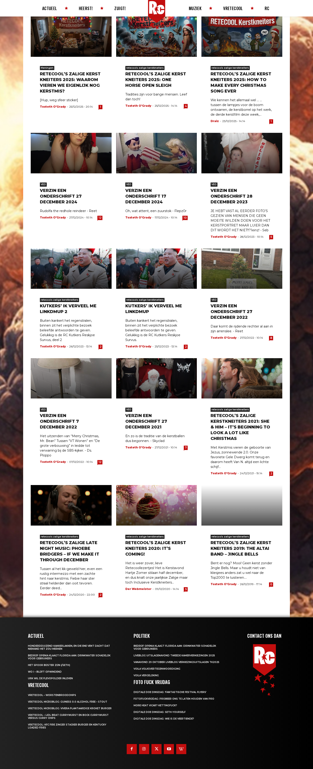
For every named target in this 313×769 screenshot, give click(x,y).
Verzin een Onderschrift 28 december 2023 (232, 196)
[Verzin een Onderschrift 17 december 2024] (156, 153)
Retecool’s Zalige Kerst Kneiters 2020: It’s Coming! (155, 548)
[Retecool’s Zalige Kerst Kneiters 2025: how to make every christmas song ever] (241, 36)
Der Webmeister (138, 589)
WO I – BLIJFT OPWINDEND (45, 671)
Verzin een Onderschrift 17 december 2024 (145, 196)
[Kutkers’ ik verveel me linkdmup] (156, 268)
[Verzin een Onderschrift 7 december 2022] (71, 378)
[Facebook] (132, 749)
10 (185, 217)
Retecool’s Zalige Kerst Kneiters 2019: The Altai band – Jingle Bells (241, 548)
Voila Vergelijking (146, 675)
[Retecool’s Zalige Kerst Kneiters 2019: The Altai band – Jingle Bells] (241, 505)
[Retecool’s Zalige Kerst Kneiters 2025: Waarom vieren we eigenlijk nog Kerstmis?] (71, 36)
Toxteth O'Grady (53, 106)
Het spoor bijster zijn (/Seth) (49, 665)
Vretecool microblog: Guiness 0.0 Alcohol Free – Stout (67, 701)
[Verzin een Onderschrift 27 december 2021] (156, 378)
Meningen (47, 67)
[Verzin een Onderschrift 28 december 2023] (241, 153)
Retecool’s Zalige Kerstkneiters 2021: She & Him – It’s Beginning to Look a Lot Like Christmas (240, 427)
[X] (156, 749)
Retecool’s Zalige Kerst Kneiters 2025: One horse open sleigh (155, 79)
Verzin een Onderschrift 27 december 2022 (231, 311)
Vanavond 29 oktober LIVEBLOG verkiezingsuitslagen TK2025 (176, 662)
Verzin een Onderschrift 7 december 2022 (59, 421)
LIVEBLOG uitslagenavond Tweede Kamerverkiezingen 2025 (174, 655)
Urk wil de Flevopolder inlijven (50, 678)
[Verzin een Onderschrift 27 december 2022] (241, 268)
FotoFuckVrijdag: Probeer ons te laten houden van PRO (174, 698)
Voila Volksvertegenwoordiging (157, 668)
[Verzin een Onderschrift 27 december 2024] (71, 153)
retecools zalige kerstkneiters (145, 67)
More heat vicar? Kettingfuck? (155, 705)
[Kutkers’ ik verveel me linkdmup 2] (71, 268)
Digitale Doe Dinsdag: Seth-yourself (160, 712)
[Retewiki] (181, 749)
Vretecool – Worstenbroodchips (52, 695)
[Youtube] (169, 749)
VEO (43, 184)
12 (100, 217)
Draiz (215, 121)
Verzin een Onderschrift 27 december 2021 (146, 421)
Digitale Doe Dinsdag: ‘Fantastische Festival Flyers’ (170, 692)
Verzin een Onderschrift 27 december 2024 (61, 196)
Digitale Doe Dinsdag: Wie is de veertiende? (164, 718)
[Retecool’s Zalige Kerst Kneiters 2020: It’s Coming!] (156, 505)
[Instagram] (144, 749)
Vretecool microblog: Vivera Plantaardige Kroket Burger (70, 708)
